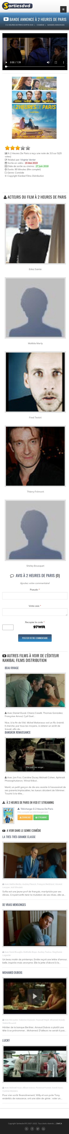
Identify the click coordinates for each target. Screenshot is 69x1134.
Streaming (42, 817)
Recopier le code (35, 622)
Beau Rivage (12, 668)
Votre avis (35, 605)
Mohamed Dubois (12, 972)
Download (26, 817)
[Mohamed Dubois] (34, 997)
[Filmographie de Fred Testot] (35, 383)
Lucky (6, 1040)
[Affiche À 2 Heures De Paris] (34, 108)
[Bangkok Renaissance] (35, 756)
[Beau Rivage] (35, 691)
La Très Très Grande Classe (18, 837)
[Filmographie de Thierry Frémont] (35, 457)
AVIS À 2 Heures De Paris (35, 575)
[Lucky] (34, 1065)
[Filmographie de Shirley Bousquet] (35, 531)
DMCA (59, 1123)
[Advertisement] (23, 185)
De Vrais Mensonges (14, 905)
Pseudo (35, 589)
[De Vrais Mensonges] (34, 929)
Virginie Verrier (28, 159)
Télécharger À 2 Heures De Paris (36, 809)
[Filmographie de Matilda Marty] (35, 309)
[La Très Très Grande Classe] (34, 861)
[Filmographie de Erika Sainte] (35, 235)
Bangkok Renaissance (17, 732)
